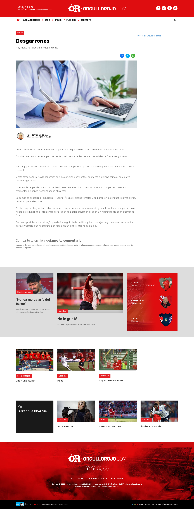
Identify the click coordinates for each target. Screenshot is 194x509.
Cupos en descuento (111, 380)
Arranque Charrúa (32, 411)
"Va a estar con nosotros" (143, 285)
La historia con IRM (110, 426)
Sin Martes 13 (65, 426)
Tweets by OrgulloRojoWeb (149, 36)
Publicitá (71, 20)
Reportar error (97, 479)
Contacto (86, 20)
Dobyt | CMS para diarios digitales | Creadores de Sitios (158, 504)
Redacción (77, 479)
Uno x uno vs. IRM (26, 380)
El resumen (136, 321)
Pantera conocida (151, 426)
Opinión (58, 20)
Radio (47, 20)
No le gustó (67, 319)
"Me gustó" (136, 303)
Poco (60, 380)
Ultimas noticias (31, 20)
